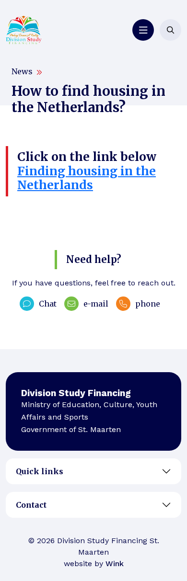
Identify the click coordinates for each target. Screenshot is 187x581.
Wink (114, 563)
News (22, 71)
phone (147, 303)
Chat (48, 303)
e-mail (95, 303)
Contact (31, 505)
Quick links (39, 471)
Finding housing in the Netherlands (86, 178)
